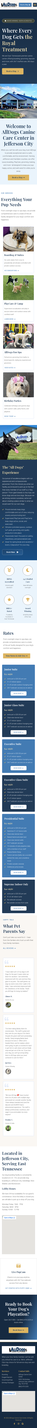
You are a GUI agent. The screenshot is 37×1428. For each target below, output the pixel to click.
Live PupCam (18, 1272)
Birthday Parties (12, 400)
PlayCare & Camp (13, 303)
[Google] (23, 1424)
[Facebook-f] (14, 1424)
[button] (35, 5)
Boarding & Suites (14, 255)
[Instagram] (18, 1424)
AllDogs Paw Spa (13, 352)
